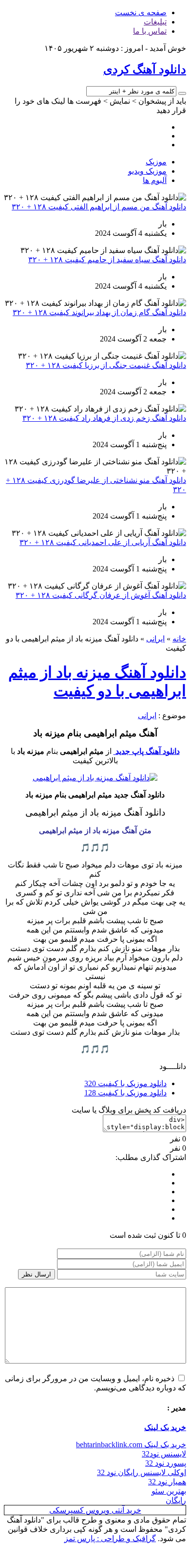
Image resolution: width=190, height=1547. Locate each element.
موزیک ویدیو (147, 171)
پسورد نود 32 (165, 1463)
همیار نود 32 (167, 1482)
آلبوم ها (155, 180)
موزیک (156, 162)
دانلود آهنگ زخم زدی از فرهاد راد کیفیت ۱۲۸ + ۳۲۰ (104, 418)
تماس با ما (150, 31)
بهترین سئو (169, 1491)
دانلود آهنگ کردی (144, 69)
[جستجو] (182, 93)
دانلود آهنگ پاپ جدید (147, 751)
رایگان (176, 1500)
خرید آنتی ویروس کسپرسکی (95, 1510)
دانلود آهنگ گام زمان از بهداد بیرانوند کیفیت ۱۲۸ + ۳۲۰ (99, 312)
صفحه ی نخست (141, 12)
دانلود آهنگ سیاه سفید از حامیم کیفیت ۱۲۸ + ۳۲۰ (107, 259)
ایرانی (155, 639)
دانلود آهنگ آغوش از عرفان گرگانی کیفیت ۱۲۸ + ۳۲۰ (101, 595)
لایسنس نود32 (164, 1454)
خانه (179, 639)
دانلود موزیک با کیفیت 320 (125, 1083)
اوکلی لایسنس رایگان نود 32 (141, 1472)
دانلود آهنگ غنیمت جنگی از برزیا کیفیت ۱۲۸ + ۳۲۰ (106, 365)
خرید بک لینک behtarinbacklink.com (131, 1444)
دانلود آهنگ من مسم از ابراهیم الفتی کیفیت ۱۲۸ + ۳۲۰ (99, 207)
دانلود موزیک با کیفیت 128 (125, 1093)
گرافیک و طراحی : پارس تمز (110, 1538)
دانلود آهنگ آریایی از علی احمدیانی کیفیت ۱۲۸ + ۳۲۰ (102, 542)
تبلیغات (155, 22)
